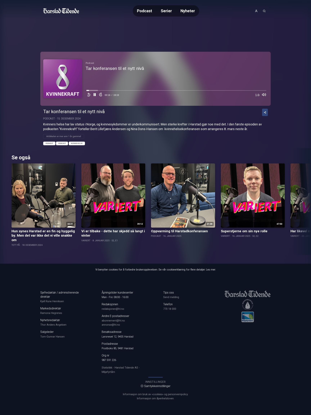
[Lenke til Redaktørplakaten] (247, 304)
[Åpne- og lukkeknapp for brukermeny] (256, 11)
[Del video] (265, 112)
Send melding (171, 297)
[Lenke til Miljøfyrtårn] (247, 316)
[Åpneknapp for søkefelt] (264, 11)
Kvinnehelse (77, 143)
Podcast (144, 10)
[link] (61, 11)
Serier (166, 10)
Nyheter (188, 10)
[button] (95, 95)
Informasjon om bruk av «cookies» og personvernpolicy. (155, 394)
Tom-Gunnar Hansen (52, 336)
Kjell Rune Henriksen (52, 301)
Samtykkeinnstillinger (157, 386)
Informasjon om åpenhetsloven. (155, 398)
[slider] (176, 91)
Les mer (210, 269)
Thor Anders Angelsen (53, 324)
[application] (155, 79)
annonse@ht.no (111, 324)
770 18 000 (169, 308)
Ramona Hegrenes (51, 313)
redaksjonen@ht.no (113, 308)
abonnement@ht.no (113, 320)
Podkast (49, 143)
